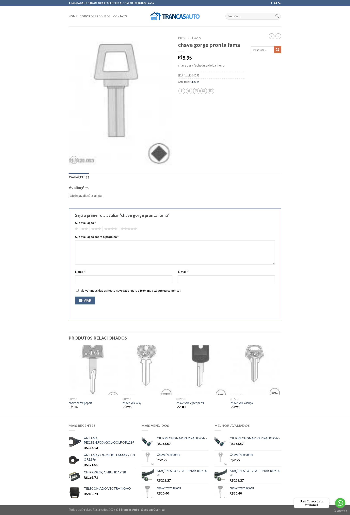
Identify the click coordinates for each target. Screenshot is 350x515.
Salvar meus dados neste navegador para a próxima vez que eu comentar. (131, 290)
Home (73, 16)
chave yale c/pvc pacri (190, 403)
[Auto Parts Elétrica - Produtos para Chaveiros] (175, 16)
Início (182, 38)
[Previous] (69, 380)
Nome (80, 271)
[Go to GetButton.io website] (340, 511)
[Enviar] (277, 16)
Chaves (195, 38)
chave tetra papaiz (80, 403)
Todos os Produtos (95, 16)
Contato (120, 16)
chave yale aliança (241, 403)
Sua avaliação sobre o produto (96, 237)
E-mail (183, 271)
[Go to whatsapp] (340, 503)
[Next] (280, 380)
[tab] (79, 177)
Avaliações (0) (79, 177)
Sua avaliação (85, 223)
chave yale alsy (132, 403)
